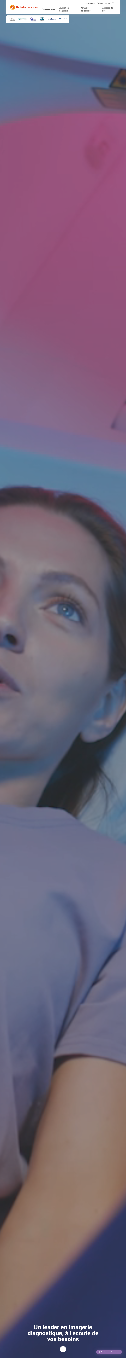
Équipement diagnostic (64, 9)
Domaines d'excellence (86, 9)
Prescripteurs (90, 3)
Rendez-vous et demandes (110, 1352)
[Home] (24, 7)
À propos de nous (107, 9)
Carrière (107, 3)
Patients (100, 3)
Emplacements (48, 9)
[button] (12, 19)
